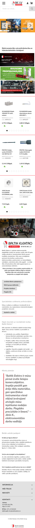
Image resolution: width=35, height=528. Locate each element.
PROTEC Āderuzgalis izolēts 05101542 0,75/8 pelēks (25, 152)
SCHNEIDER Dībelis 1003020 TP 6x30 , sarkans (8, 113)
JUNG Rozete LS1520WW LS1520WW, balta (7, 192)
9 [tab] (25, 130)
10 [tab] (28, 130)
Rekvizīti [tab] (6, 493)
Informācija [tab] (7, 485)
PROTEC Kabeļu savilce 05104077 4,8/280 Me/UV (7, 152)
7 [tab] (21, 130)
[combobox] (17, 8)
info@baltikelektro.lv (14, 511)
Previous (5, 25)
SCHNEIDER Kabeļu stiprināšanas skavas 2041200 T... (25, 113)
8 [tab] (23, 130)
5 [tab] (16, 130)
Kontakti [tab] (6, 499)
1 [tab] (7, 130)
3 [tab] (11, 130)
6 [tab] (18, 130)
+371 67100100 (11, 509)
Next (30, 25)
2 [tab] (9, 130)
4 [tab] (14, 130)
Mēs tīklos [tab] (6, 489)
